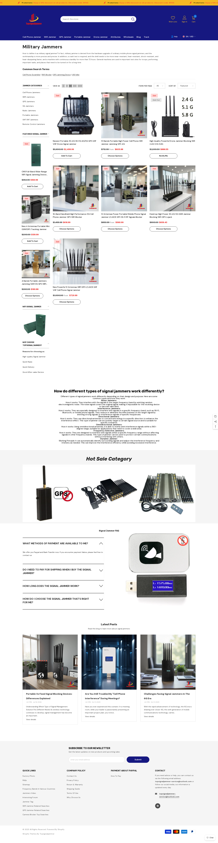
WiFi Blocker (47, 75)
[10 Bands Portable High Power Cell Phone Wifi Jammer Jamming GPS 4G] (124, 115)
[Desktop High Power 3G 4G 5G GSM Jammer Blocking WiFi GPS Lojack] (172, 188)
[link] (36, 325)
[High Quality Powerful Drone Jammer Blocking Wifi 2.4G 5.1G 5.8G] (172, 115)
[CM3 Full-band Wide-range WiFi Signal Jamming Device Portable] (36, 155)
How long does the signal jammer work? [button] (51, 586)
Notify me (163, 156)
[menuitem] (36, 92)
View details (31, 719)
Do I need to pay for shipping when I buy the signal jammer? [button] (57, 571)
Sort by (172, 86)
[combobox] (95, 19)
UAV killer (75, 75)
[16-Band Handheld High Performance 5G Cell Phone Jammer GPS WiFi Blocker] (76, 188)
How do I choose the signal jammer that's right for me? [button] (56, 600)
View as (56, 86)
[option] (50, 680)
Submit (138, 759)
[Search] (98, 19)
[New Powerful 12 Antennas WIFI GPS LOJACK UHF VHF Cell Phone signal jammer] (76, 261)
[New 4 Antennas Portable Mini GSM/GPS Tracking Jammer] (36, 209)
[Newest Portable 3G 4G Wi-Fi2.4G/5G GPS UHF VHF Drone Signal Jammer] (76, 115)
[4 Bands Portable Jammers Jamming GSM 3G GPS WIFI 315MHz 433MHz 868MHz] (36, 264)
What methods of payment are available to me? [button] (55, 543)
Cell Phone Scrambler (31, 75)
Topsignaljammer (47, 834)
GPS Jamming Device (62, 75)
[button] (63, 86)
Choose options (32, 296)
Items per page (145, 86)
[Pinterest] (157, 805)
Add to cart (32, 186)
